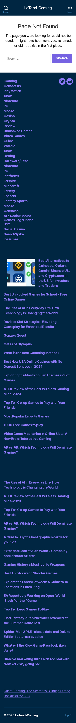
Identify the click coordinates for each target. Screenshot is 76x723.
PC (6, 106)
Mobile (9, 111)
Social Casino (14, 229)
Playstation (12, 91)
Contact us (12, 86)
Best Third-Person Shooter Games (30, 573)
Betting (9, 156)
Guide (8, 141)
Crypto (9, 121)
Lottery (9, 191)
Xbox (8, 96)
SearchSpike (14, 234)
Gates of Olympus (18, 344)
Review (9, 126)
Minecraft (11, 186)
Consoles (11, 211)
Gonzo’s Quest (15, 335)
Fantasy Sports (15, 201)
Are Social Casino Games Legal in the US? (18, 220)
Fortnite (10, 181)
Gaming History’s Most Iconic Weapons (34, 564)
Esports (10, 196)
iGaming (10, 81)
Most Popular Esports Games (26, 416)
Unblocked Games (18, 131)
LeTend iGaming (38, 8)
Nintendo (11, 101)
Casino (9, 116)
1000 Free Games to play (23, 425)
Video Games (14, 136)
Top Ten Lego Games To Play (26, 609)
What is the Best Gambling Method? (31, 353)
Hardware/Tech (16, 161)
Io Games (11, 239)
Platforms (11, 176)
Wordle (9, 146)
